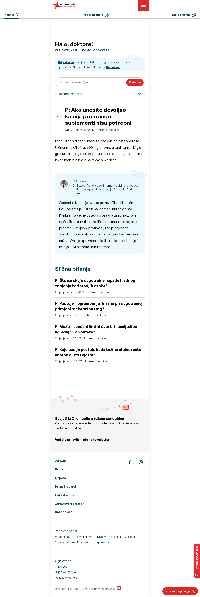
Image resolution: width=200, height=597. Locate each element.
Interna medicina (109, 129)
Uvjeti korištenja (65, 572)
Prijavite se (66, 62)
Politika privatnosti (67, 577)
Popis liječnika (93, 14)
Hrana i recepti (65, 486)
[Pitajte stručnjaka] (197, 561)
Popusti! (72, 542)
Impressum (62, 566)
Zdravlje (61, 461)
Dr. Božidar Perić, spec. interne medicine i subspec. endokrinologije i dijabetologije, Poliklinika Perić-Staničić (106, 189)
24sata (59, 542)
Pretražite (135, 82)
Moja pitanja (181, 14)
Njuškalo (129, 536)
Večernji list (62, 536)
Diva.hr (101, 536)
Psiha (59, 469)
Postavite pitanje (177, 591)
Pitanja (9, 14)
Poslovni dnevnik (83, 536)
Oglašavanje (63, 561)
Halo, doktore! (65, 495)
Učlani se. (113, 67)
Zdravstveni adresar (69, 503)
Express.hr (102, 542)
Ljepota (60, 478)
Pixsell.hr (86, 542)
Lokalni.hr (115, 536)
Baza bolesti (64, 512)
